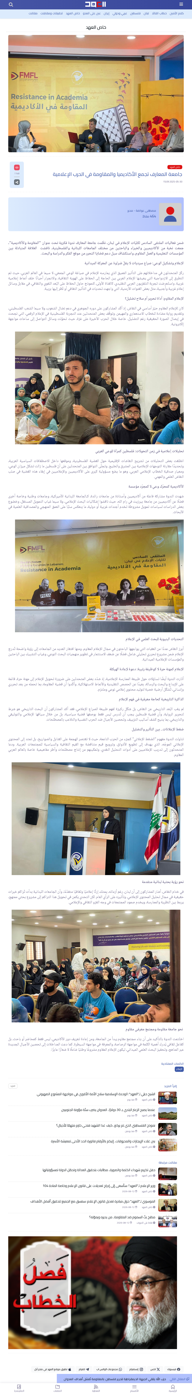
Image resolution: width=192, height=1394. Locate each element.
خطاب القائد (159, 13)
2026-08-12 (128, 1191)
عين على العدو (92, 13)
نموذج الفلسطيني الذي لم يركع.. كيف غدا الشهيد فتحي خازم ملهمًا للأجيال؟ (105, 1125)
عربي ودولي (119, 13)
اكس (153, 1369)
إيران (107, 13)
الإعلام (179, 1069)
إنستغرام (134, 1369)
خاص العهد (73, 13)
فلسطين (135, 13)
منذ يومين (130, 1131)
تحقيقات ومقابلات (51, 13)
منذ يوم (131, 1099)
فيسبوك (172, 1369)
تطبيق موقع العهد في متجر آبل (51, 1369)
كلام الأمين (177, 13)
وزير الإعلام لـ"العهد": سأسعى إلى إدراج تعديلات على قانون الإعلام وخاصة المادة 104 (99, 1185)
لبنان (146, 13)
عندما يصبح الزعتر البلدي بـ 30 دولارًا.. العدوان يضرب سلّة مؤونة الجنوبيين (108, 1109)
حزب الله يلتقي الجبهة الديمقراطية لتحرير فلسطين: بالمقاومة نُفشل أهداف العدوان (115, 1379)
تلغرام (82, 1369)
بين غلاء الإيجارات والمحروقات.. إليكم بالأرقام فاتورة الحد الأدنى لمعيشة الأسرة (103, 1141)
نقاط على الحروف (144, 1222)
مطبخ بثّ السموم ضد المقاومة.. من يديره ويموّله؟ (122, 1217)
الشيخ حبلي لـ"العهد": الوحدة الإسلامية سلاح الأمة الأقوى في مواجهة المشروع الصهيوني (96, 1094)
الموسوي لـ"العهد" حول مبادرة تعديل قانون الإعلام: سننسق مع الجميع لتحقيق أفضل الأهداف (92, 1201)
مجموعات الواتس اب (107, 1369)
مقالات (33, 13)
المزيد (12, 1086)
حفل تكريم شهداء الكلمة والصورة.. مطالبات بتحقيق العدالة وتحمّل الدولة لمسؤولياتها (99, 1170)
